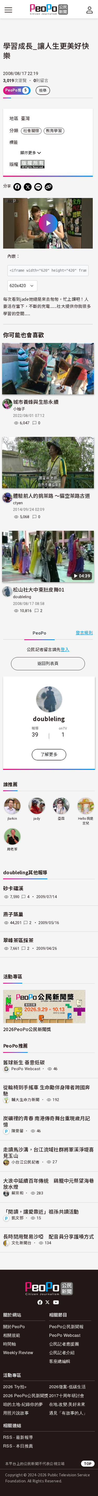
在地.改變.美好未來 (67, 1404)
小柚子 (19, 409)
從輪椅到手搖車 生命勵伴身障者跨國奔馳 (46, 1090)
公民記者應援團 (64, 1344)
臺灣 (25, 118)
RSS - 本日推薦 (18, 1446)
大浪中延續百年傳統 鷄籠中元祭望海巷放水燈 (48, 1183)
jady (36, 819)
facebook (40, 1302)
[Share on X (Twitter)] (28, 187)
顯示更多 (28, 153)
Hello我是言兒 (85, 821)
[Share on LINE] (38, 187)
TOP (87, 1463)
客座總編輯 (60, 1361)
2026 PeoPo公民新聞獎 (26, 1395)
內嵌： (13, 256)
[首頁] (49, 10)
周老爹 (12, 849)
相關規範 (11, 1335)
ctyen (18, 503)
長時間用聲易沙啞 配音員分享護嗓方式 (48, 1236)
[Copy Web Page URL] (49, 187)
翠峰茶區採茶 (18, 940)
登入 (65, 649)
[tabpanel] (48, 649)
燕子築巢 (13, 914)
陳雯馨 (17, 1131)
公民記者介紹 (62, 1352)
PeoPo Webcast (25, 1068)
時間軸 (9, 1344)
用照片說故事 (16, 1413)
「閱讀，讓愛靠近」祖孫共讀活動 (41, 1211)
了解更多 (49, 754)
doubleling (22, 596)
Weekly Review (18, 1352)
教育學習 (54, 130)
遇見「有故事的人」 (68, 1413)
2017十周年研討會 (66, 1395)
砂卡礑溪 (13, 889)
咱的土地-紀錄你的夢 (23, 1404)
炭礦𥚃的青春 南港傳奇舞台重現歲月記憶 (46, 1121)
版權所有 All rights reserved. (34, 164)
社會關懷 (31, 130)
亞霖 (61, 819)
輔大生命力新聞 (25, 1099)
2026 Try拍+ (15, 1387)
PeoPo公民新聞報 (66, 1326)
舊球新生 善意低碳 (24, 1062)
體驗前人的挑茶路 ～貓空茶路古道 (51, 495)
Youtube (56, 1302)
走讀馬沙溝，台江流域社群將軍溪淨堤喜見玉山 (48, 1152)
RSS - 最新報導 (18, 1437)
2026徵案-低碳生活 (67, 1387)
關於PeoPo (14, 1326)
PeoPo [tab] (39, 633)
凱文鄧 (17, 1218)
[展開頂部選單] (89, 10)
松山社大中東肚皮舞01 (39, 589)
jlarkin (12, 819)
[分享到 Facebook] (17, 187)
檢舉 (43, 90)
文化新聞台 (21, 1243)
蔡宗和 (17, 1193)
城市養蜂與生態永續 (36, 401)
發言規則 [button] (84, 632)
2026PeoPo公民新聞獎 (27, 1029)
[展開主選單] (8, 10)
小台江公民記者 (25, 1162)
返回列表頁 (48, 663)
